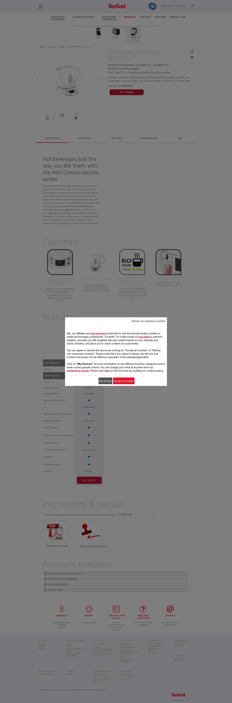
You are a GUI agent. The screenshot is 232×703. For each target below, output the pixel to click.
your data (144, 336)
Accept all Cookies (124, 380)
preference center (78, 370)
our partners (98, 333)
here (107, 370)
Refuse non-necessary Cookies (148, 320)
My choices (105, 380)
